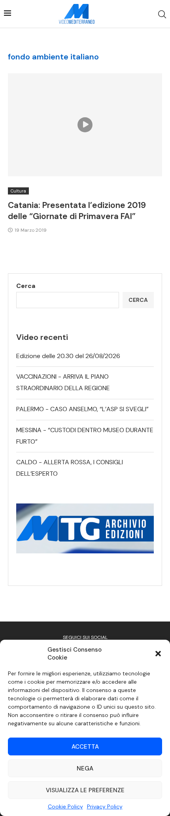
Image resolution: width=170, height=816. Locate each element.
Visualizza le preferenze (85, 790)
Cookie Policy (65, 806)
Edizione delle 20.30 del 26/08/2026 (68, 356)
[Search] (162, 14)
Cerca (25, 286)
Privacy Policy (105, 806)
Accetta (85, 747)
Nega (85, 768)
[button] (158, 654)
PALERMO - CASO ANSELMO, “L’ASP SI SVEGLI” (82, 409)
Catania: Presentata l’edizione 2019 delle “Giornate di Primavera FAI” (77, 211)
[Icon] (85, 124)
